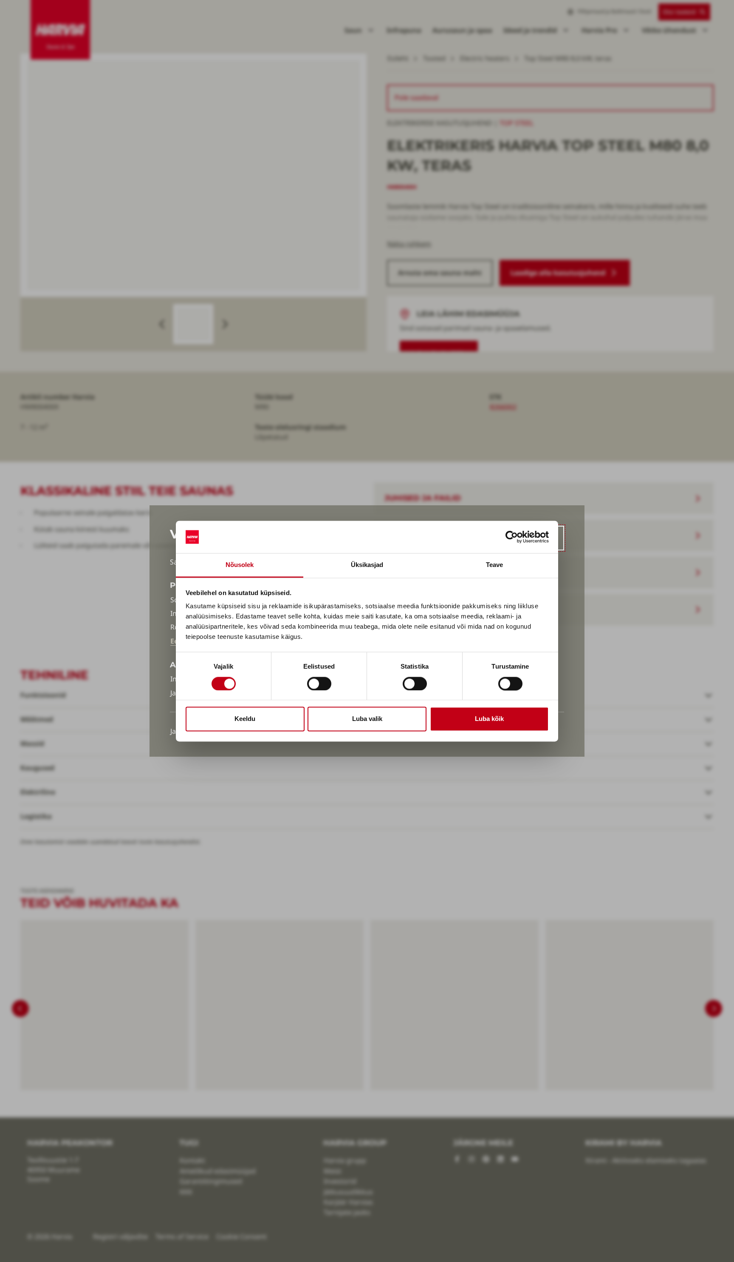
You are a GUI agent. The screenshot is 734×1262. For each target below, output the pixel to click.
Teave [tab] (494, 565)
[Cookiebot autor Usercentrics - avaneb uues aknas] (511, 536)
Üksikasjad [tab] (367, 565)
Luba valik (367, 719)
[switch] (319, 683)
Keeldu (244, 719)
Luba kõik (489, 719)
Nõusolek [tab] (240, 565)
